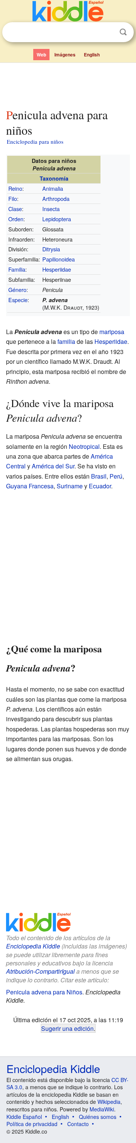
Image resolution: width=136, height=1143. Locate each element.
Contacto (78, 1124)
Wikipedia (109, 1101)
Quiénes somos (97, 1116)
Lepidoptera (56, 219)
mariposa (111, 331)
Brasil (99, 476)
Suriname (70, 486)
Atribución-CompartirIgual (40, 971)
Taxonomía (54, 178)
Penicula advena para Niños (44, 992)
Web (41, 54)
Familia (16, 269)
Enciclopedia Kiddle (33, 946)
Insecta (51, 209)
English (92, 54)
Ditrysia (51, 249)
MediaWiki (102, 1109)
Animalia (52, 188)
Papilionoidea (58, 259)
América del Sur (53, 466)
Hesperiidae (56, 269)
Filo (12, 198)
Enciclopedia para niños (35, 141)
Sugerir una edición (67, 1028)
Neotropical (84, 446)
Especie (18, 300)
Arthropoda (56, 198)
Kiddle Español (24, 1116)
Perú (116, 476)
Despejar (107, 32)
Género (17, 289)
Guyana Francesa (30, 486)
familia (66, 341)
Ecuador (100, 486)
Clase (15, 209)
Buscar (123, 32)
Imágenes (65, 54)
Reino (15, 188)
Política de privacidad (31, 1124)
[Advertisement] (68, 84)
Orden (15, 219)
